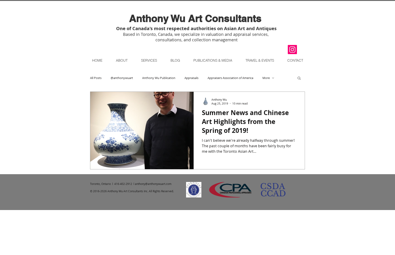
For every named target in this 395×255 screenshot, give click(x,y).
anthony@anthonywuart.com (153, 184)
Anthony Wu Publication (158, 78)
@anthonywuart (122, 78)
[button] (259, 60)
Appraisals (191, 78)
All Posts (95, 78)
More (266, 78)
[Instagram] (292, 49)
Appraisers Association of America (230, 78)
